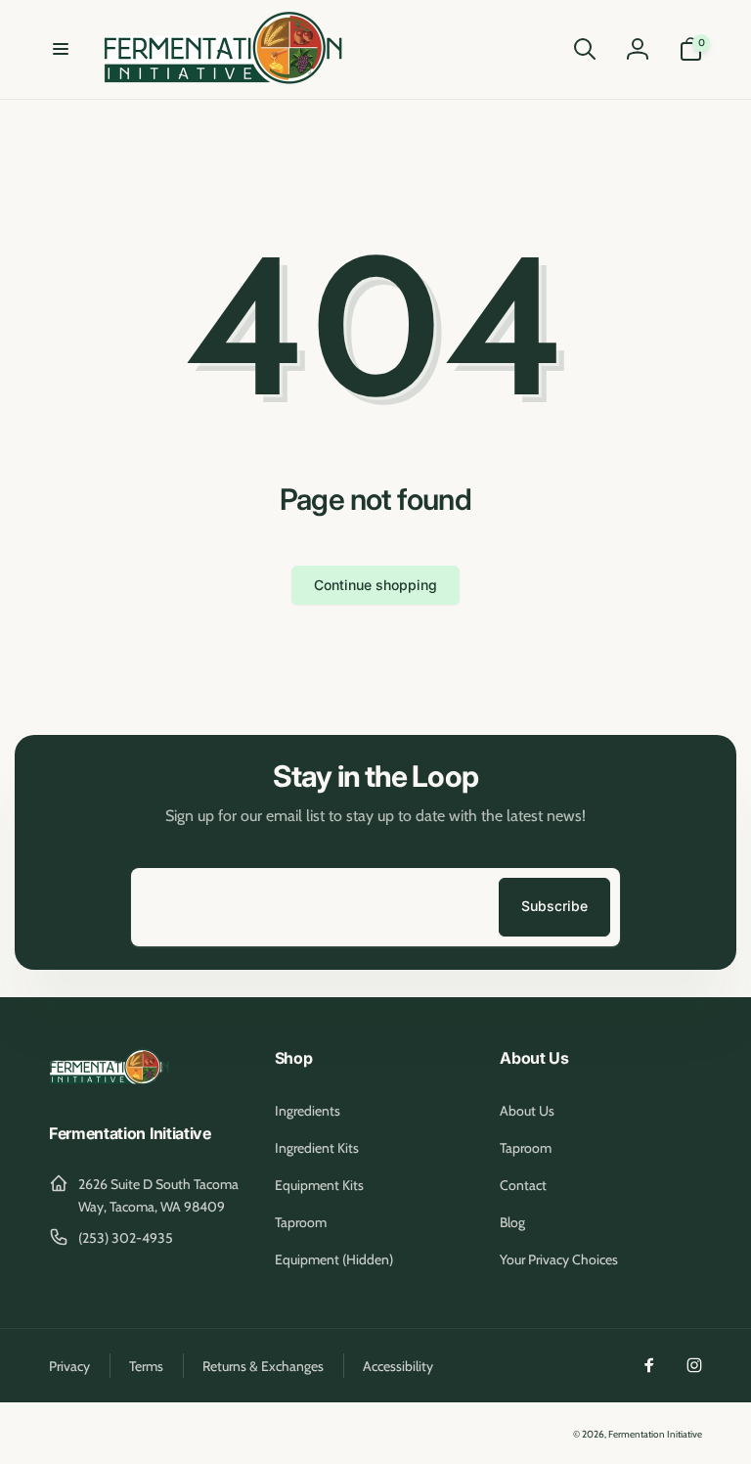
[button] (60, 48)
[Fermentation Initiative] (110, 1082)
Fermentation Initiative (655, 1434)
